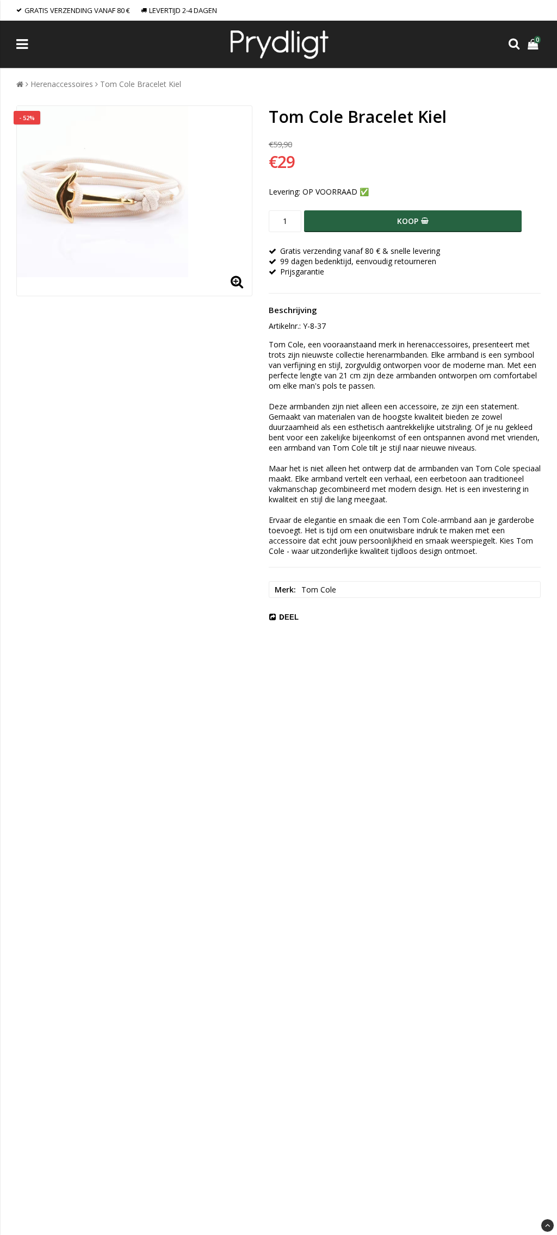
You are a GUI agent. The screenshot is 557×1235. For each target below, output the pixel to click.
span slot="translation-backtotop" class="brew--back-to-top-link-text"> (547, 1225)
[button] (534, 44)
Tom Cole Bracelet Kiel (140, 84)
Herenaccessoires (61, 84)
